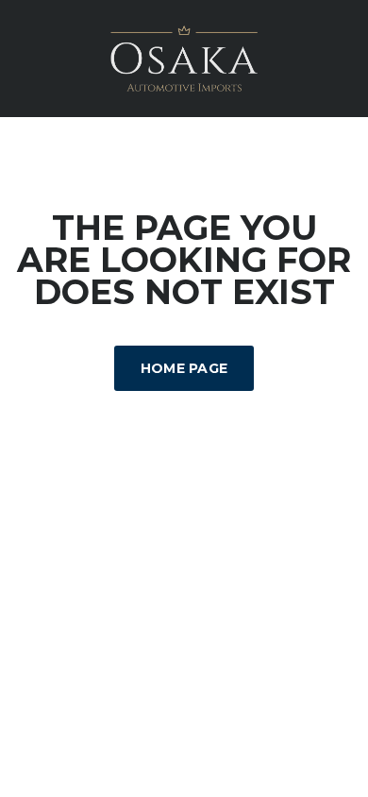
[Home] (184, 57)
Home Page (184, 368)
